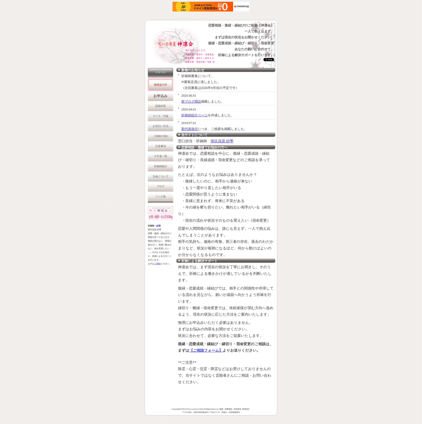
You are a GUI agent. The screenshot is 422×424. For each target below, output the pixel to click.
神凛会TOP (160, 84)
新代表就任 (189, 129)
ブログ (161, 186)
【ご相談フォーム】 (206, 350)
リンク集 (160, 196)
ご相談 (157, 264)
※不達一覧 (160, 156)
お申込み (160, 96)
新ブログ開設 (191, 101)
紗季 (158, 226)
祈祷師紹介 (160, 166)
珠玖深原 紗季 (222, 141)
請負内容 (160, 105)
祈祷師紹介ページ (194, 115)
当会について (160, 176)
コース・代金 (160, 116)
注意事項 (160, 146)
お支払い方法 (160, 126)
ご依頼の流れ (160, 136)
